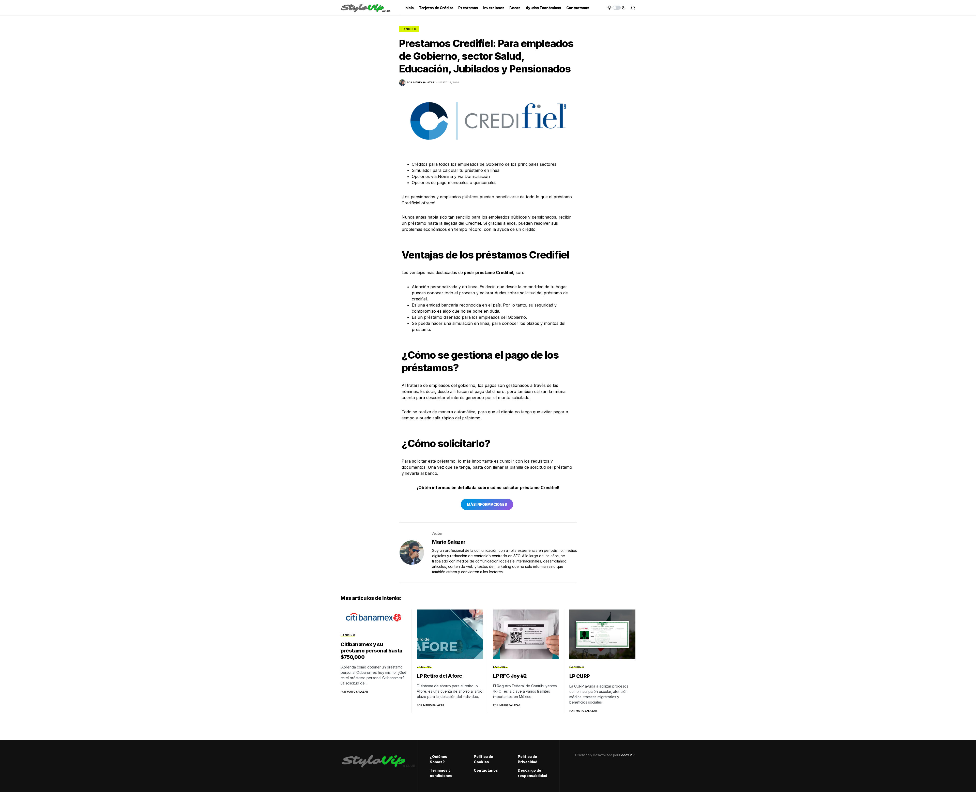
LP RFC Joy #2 (510, 676)
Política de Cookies (483, 759)
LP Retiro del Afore (439, 676)
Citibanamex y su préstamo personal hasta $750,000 (371, 650)
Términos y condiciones (441, 773)
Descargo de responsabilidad (532, 773)
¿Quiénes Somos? (438, 759)
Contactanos (486, 770)
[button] (616, 8)
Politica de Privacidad (527, 759)
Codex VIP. (627, 755)
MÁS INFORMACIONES (487, 504)
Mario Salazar (449, 542)
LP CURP (579, 676)
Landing (409, 29)
